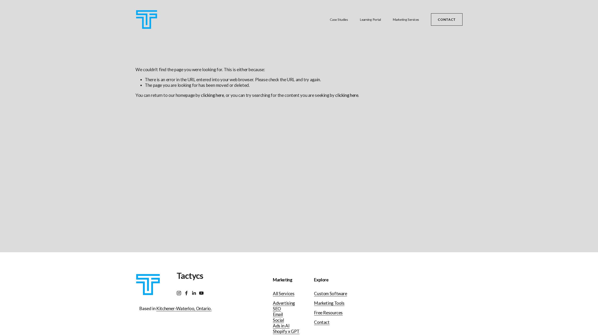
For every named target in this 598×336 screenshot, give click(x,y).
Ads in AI (281, 325)
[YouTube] (201, 293)
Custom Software (330, 293)
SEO (277, 308)
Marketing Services (406, 19)
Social (278, 320)
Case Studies (339, 19)
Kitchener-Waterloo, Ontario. (184, 308)
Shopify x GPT (286, 331)
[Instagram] (179, 293)
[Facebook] (186, 293)
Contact (447, 19)
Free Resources (328, 312)
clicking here (212, 95)
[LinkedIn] (194, 293)
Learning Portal (370, 19)
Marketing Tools (329, 303)
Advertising (284, 303)
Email (278, 314)
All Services (284, 293)
